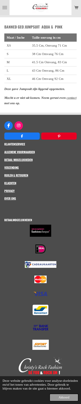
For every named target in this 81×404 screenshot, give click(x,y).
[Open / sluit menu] (5, 7)
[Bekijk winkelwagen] (76, 7)
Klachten (10, 183)
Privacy (9, 191)
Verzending (11, 167)
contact (71, 97)
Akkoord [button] (64, 397)
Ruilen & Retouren (16, 175)
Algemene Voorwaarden (19, 152)
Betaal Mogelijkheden (18, 160)
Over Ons (10, 198)
